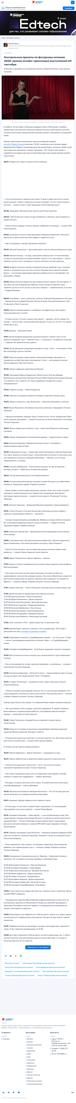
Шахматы (30, 1063)
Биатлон (30, 1069)
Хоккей (30, 1042)
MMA (29, 1054)
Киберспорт (31, 1066)
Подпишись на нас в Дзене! (38, 947)
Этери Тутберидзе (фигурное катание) (52, 975)
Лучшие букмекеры (34, 1084)
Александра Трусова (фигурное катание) (38, 963)
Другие (30, 1078)
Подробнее (68, 8)
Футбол (30, 1039)
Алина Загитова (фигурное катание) (19, 967)
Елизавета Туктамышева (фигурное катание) (22, 971)
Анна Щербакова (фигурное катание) (50, 967)
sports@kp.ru (62, 1054)
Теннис (30, 1048)
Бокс (29, 1057)
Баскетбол (31, 1051)
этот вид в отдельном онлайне (33, 631)
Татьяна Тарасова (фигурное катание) (19, 975)
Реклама (6, 1039)
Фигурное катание (13, 38)
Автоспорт (31, 1060)
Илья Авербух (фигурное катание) (56, 971)
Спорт (4, 38)
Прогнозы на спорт (34, 1081)
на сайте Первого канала (14, 144)
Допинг (30, 1072)
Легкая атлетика (33, 1075)
